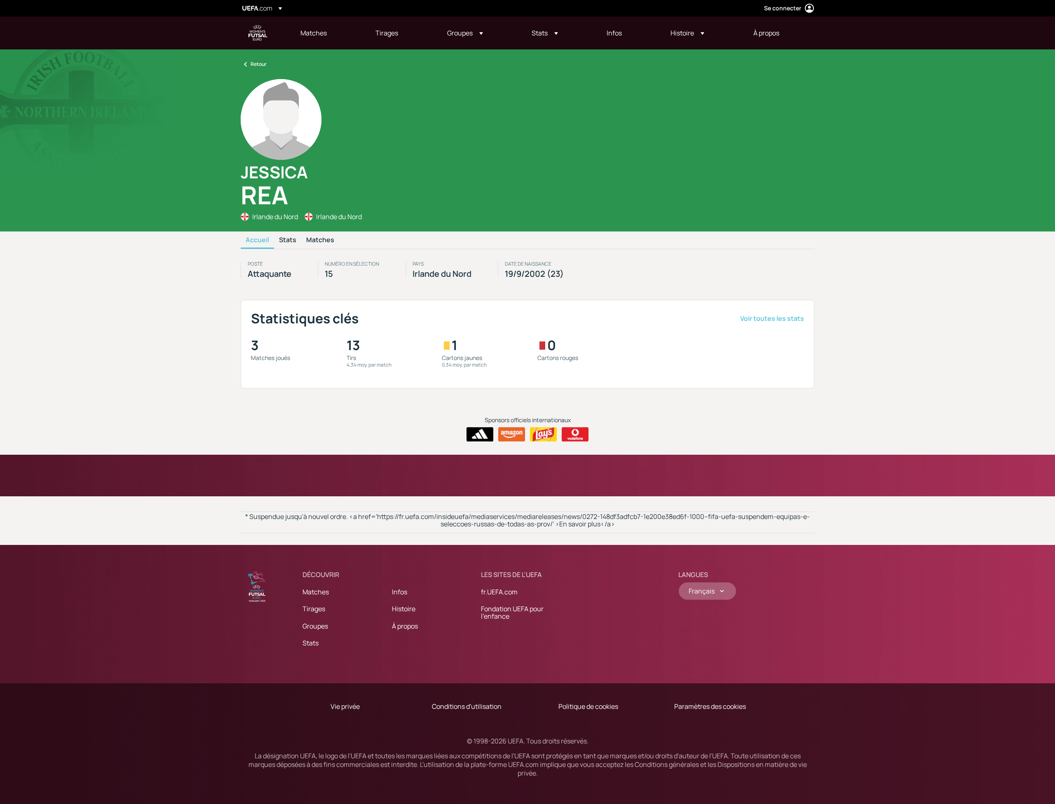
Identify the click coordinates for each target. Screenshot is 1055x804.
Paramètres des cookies (710, 706)
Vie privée (345, 706)
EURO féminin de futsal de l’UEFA (258, 33)
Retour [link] (259, 64)
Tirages (313, 608)
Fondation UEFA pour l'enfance (512, 612)
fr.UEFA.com (499, 591)
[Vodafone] (575, 434)
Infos (399, 591)
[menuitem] (327, 33)
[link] (313, 33)
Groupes (315, 626)
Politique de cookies (588, 706)
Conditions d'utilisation (467, 706)
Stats (287, 240)
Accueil (257, 240)
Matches (320, 240)
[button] (465, 33)
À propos (405, 626)
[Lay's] (543, 434)
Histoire (403, 608)
